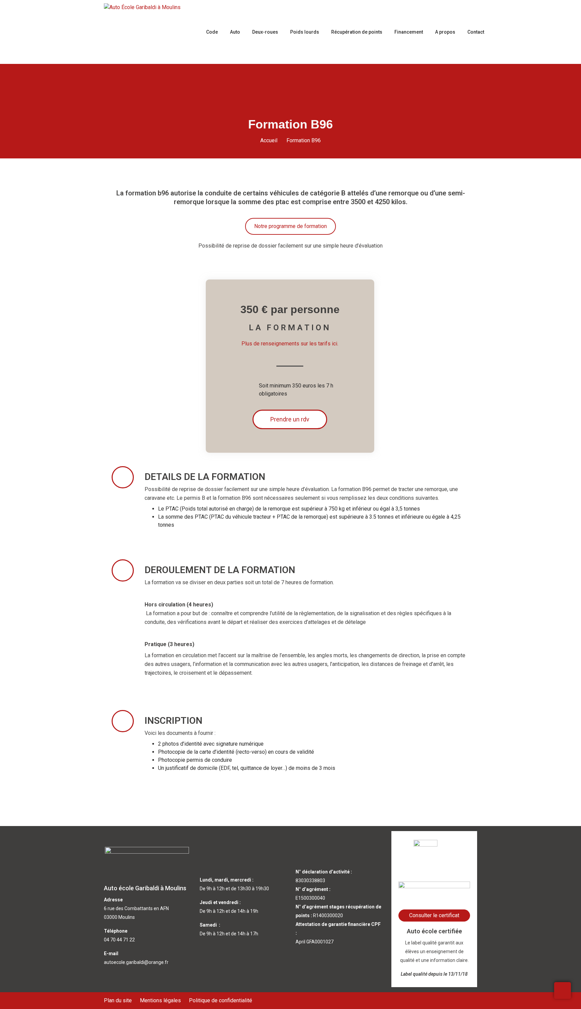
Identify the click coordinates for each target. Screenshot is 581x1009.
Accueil (268, 140)
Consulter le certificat (434, 915)
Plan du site (118, 1000)
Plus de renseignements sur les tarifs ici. (289, 343)
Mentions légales (160, 1000)
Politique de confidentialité (220, 1000)
